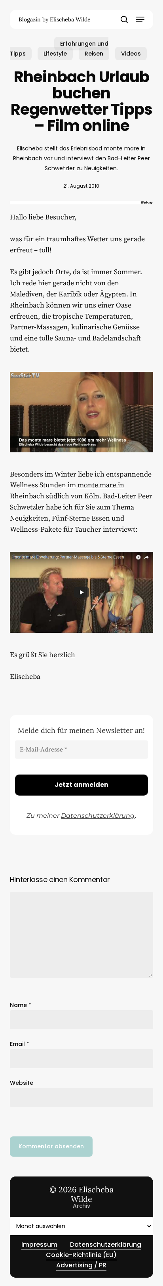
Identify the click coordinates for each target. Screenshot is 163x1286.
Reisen (94, 54)
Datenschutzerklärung (98, 815)
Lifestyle (55, 54)
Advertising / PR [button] (81, 1265)
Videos (131, 54)
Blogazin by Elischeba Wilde (55, 19)
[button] (140, 19)
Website (21, 1083)
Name (20, 1005)
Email (19, 1044)
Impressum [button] (39, 1244)
